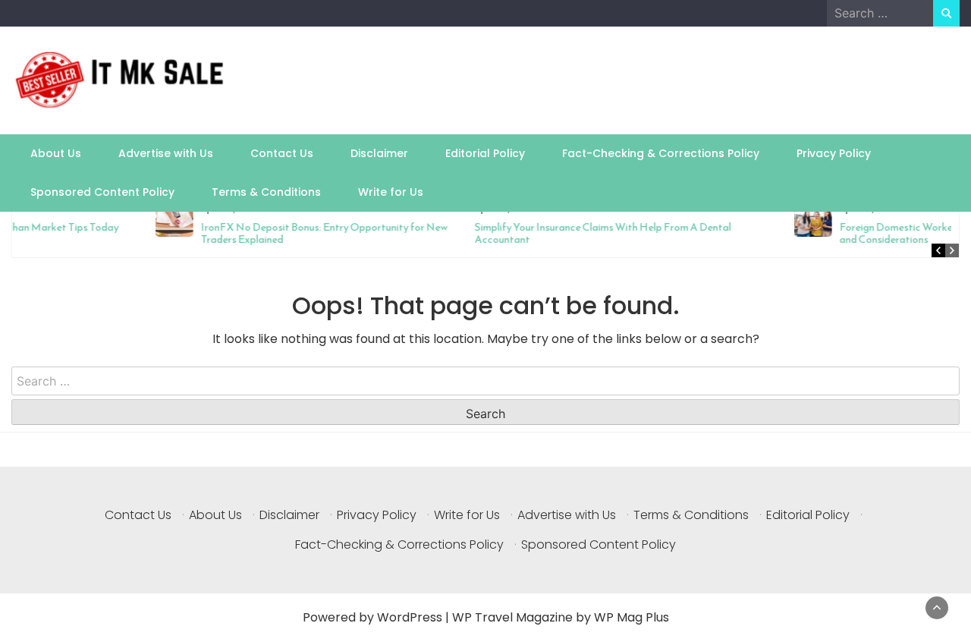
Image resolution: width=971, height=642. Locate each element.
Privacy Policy (834, 153)
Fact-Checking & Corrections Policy (660, 153)
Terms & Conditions (266, 192)
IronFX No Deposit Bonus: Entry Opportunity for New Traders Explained (191, 233)
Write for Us (390, 192)
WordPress (409, 617)
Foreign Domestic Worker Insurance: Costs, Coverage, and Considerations (830, 233)
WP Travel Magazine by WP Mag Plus (560, 617)
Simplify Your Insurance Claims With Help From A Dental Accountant (470, 233)
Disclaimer (379, 153)
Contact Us (281, 153)
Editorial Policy (485, 153)
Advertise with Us (165, 153)
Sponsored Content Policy (102, 192)
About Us (55, 153)
